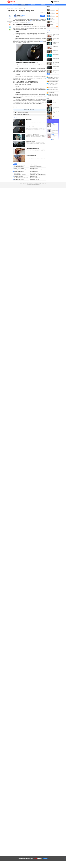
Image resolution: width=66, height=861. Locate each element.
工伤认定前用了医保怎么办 (18, 176)
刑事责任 (41, 41)
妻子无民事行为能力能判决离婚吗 (21, 112)
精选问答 (32, 4)
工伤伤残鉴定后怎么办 (34, 168)
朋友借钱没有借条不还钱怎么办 (19, 171)
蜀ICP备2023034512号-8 (37, 184)
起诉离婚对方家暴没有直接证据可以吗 (21, 114)
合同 (38, 19)
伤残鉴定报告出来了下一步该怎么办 (20, 174)
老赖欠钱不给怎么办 (33, 176)
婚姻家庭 (42, 12)
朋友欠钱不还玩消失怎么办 (34, 173)
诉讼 (31, 20)
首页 (12, 4)
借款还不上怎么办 (17, 173)
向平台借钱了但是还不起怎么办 (19, 166)
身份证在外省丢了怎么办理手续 (19, 168)
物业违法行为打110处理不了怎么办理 (36, 166)
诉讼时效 (28, 22)
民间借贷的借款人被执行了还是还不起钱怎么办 (38, 174)
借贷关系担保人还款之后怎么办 (19, 179)
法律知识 (22, 4)
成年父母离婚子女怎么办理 (34, 179)
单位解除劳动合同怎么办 (34, 171)
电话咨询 (53, 4)
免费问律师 (43, 4)
